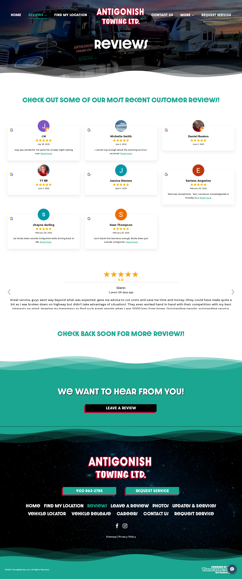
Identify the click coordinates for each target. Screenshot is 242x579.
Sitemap (111, 534)
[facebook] (117, 523)
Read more (46, 153)
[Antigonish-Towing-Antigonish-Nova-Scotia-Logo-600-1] (118, 451)
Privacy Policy (127, 534)
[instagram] (125, 523)
